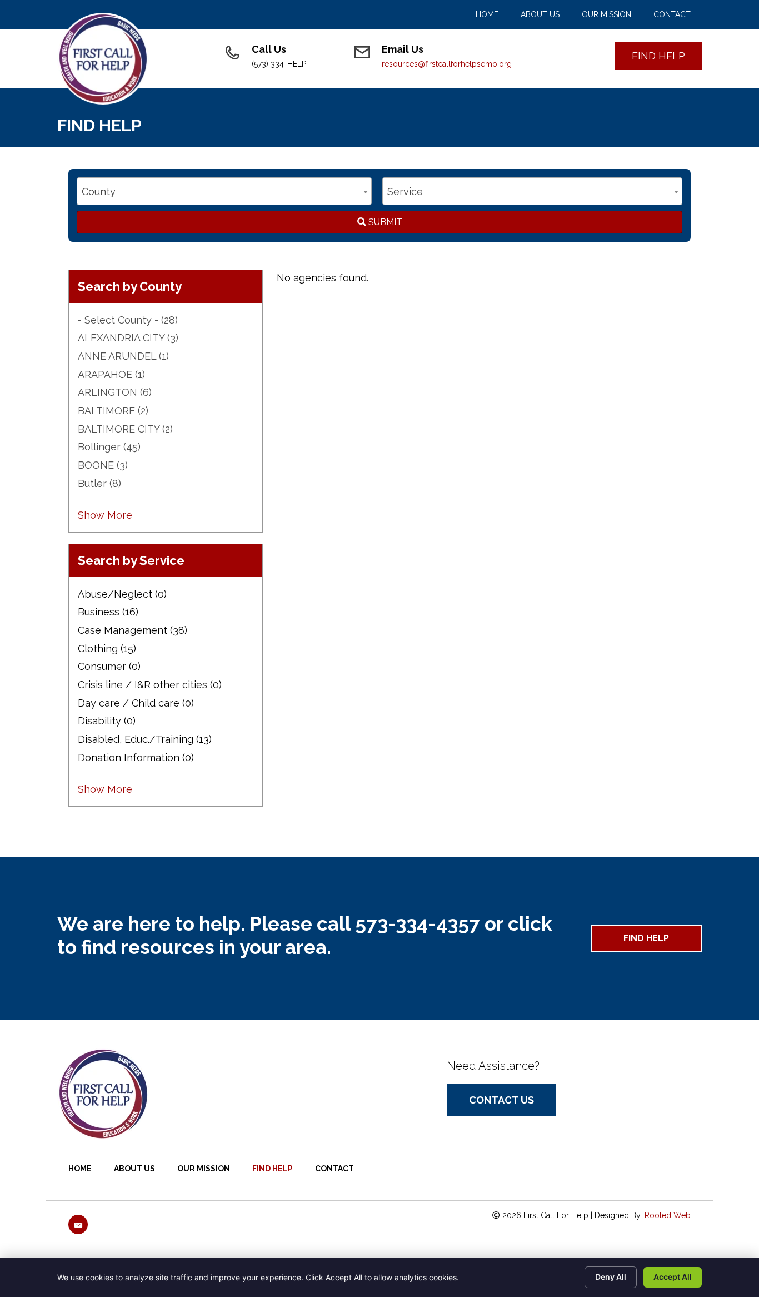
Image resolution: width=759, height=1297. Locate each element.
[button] (658, 56)
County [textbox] (99, 191)
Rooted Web (668, 1215)
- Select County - (128, 320)
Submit (384, 222)
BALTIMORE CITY (125, 429)
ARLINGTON (115, 392)
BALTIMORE (113, 410)
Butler (99, 483)
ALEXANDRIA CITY (128, 338)
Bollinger (109, 447)
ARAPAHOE (111, 374)
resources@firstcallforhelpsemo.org (447, 63)
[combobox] (224, 191)
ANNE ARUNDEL (123, 356)
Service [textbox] (405, 191)
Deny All (610, 1276)
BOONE (103, 465)
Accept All (672, 1276)
